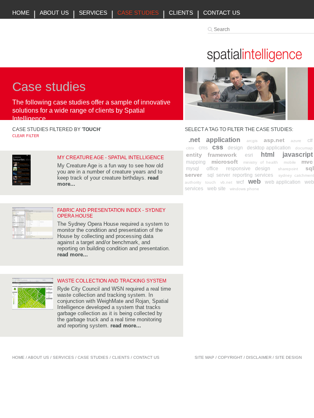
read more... (72, 254)
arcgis (252, 140)
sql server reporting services (240, 175)
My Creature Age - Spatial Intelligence (110, 157)
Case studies (138, 12)
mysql (192, 168)
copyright (230, 357)
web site (216, 188)
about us (38, 357)
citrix (190, 148)
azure (296, 140)
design (235, 148)
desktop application (269, 148)
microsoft (224, 161)
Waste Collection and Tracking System (111, 281)
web (254, 181)
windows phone (244, 189)
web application (282, 182)
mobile (290, 162)
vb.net (226, 182)
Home (20, 12)
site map (204, 357)
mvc (307, 161)
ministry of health (260, 162)
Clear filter (25, 136)
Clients (181, 12)
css (217, 147)
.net (194, 139)
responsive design (248, 168)
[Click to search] (211, 29)
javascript (298, 154)
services (63, 357)
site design (288, 357)
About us (54, 12)
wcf (240, 182)
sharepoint (288, 169)
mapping (196, 162)
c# (310, 140)
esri (249, 155)
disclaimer (258, 357)
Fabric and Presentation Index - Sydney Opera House (111, 213)
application (223, 139)
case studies (93, 357)
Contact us (221, 12)
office (212, 168)
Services (93, 12)
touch (210, 182)
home (18, 357)
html (267, 154)
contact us (146, 357)
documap (304, 148)
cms (203, 148)
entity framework (211, 154)
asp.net (274, 140)
